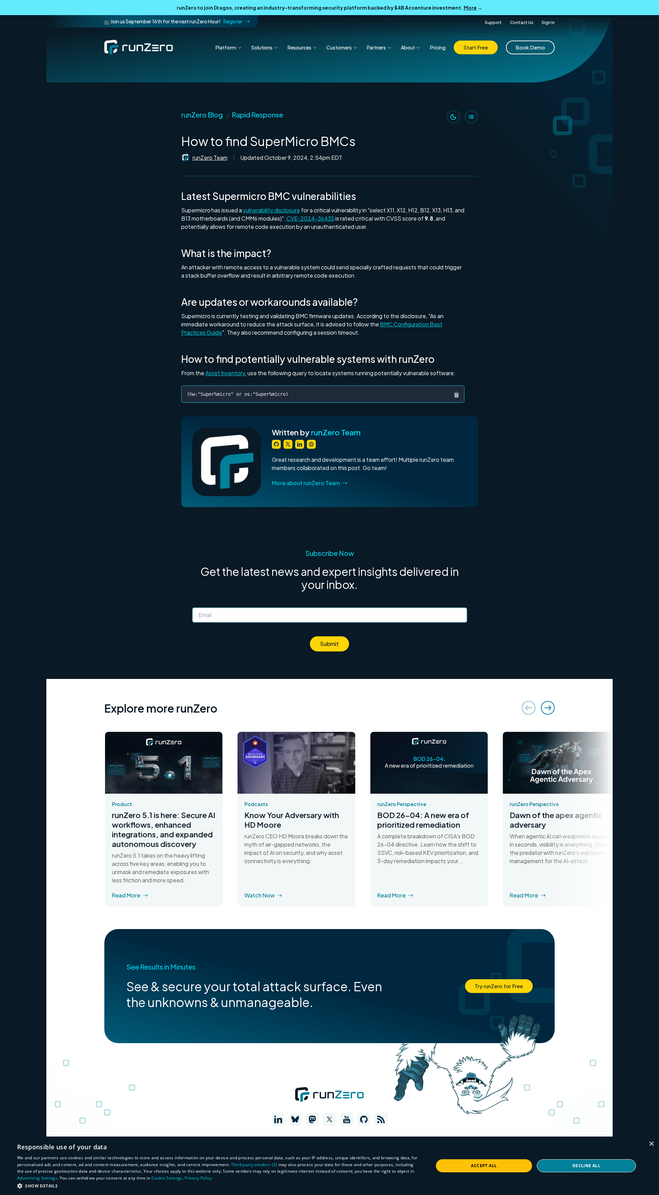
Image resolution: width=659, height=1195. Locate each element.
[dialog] (329, 1166)
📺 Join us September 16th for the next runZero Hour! (173, 21)
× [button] (651, 1144)
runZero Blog (202, 114)
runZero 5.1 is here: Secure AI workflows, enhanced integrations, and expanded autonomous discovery (163, 829)
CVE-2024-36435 (310, 218)
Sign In (548, 22)
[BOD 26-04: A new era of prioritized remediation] (429, 763)
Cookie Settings (167, 1178)
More (470, 7)
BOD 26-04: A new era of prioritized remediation (423, 819)
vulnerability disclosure (271, 210)
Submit (329, 643)
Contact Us (521, 22)
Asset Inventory (225, 373)
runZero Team (210, 157)
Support (493, 22)
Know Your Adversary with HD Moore (291, 819)
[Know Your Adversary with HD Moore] (296, 763)
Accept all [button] (484, 1166)
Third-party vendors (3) (254, 1165)
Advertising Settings (37, 1178)
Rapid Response (257, 114)
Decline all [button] (586, 1166)
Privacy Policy (198, 1178)
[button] (219, 1186)
